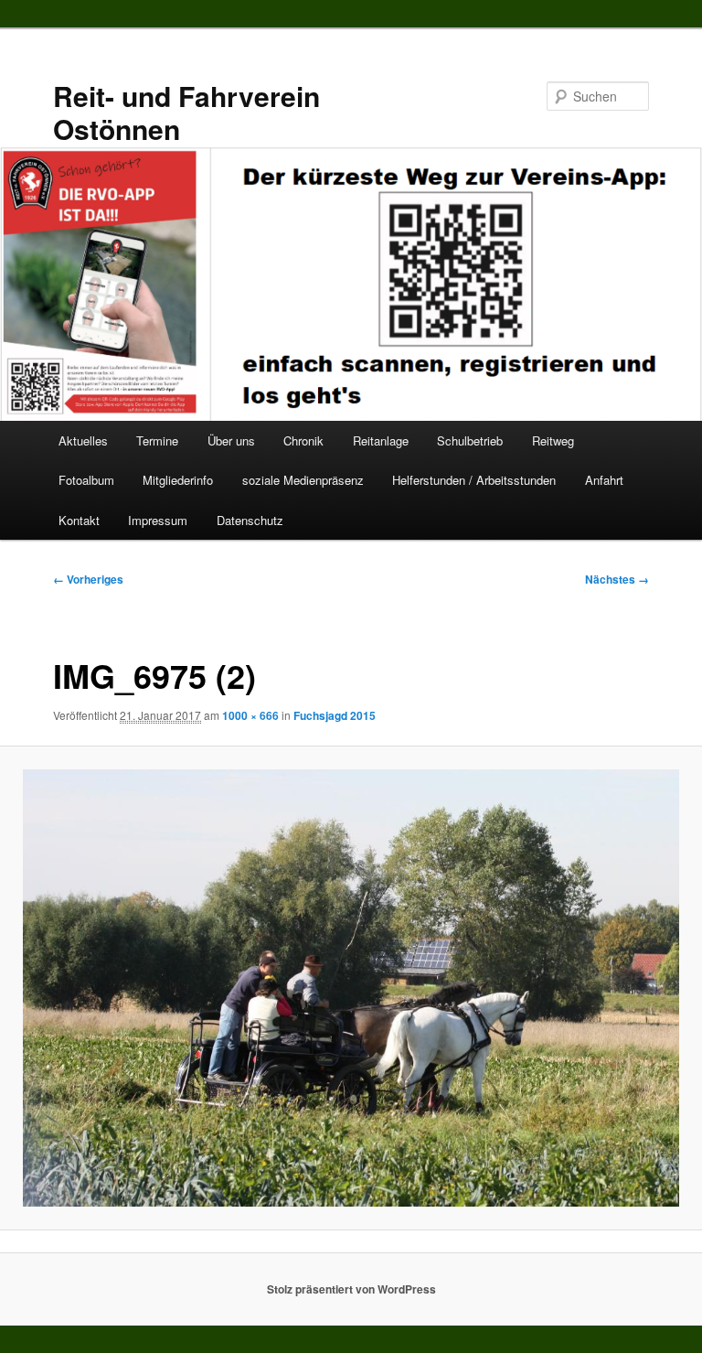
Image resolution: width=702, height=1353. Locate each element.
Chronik (303, 440)
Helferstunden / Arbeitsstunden (474, 480)
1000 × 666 (250, 715)
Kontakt (79, 520)
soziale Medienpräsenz (303, 480)
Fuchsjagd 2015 (334, 715)
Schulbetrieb (470, 440)
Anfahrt (604, 480)
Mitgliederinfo (178, 480)
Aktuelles (83, 440)
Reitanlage (381, 440)
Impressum (157, 520)
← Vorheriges (88, 579)
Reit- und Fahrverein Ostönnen (186, 112)
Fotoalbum (86, 480)
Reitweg (553, 440)
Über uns (231, 440)
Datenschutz (250, 520)
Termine (157, 440)
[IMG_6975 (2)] (351, 988)
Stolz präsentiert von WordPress (351, 1289)
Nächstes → (617, 579)
